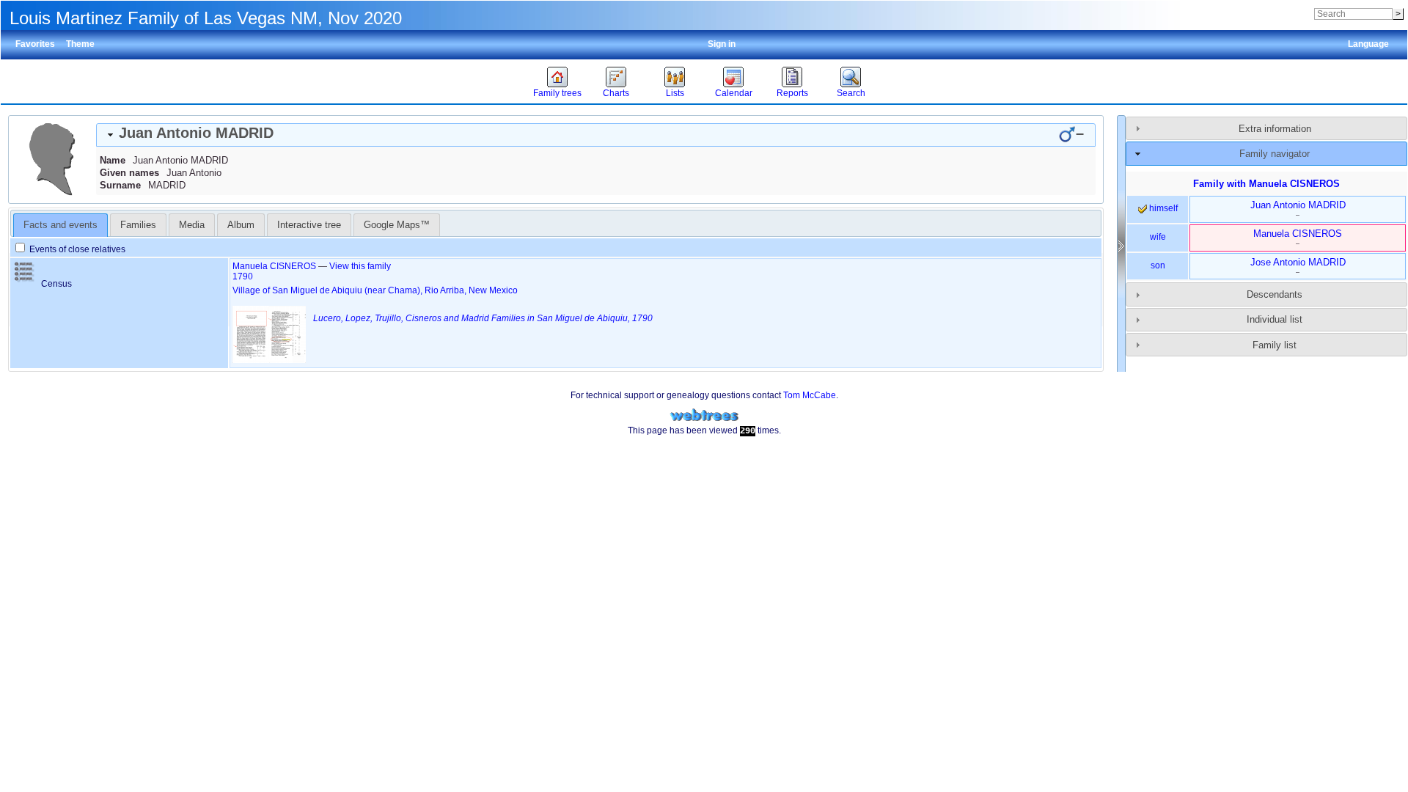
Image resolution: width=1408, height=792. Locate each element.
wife (1158, 237)
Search (851, 93)
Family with (1266, 183)
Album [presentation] (240, 224)
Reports (792, 93)
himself (1162, 208)
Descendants (1274, 294)
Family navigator (1274, 153)
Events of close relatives (76, 249)
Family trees (557, 93)
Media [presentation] (192, 224)
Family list (1275, 345)
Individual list (1274, 319)
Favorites (35, 44)
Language (1368, 44)
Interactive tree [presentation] (309, 224)
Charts (616, 93)
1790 (242, 276)
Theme (80, 44)
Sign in (722, 44)
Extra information (1275, 128)
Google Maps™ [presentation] (397, 224)
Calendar (733, 93)
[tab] (596, 135)
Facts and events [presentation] (60, 224)
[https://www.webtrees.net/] (704, 415)
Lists (675, 93)
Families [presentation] (138, 224)
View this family (360, 266)
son (1158, 265)
